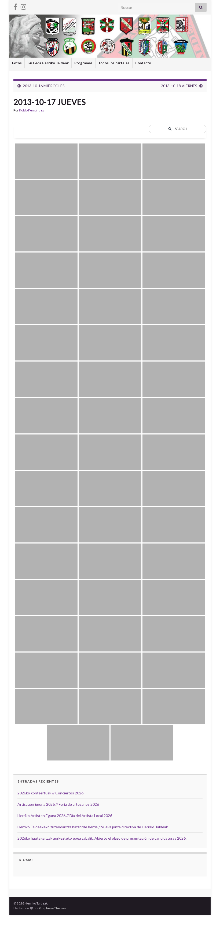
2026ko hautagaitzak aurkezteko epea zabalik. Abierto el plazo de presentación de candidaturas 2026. (101, 838)
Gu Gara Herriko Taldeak (48, 63)
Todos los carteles (114, 63)
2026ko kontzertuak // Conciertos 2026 (50, 793)
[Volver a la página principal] (110, 36)
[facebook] (15, 6)
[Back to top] (208, 938)
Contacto (143, 63)
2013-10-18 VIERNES (179, 85)
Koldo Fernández (31, 110)
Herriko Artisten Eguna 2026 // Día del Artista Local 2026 (64, 815)
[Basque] (27, 868)
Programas (83, 63)
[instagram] (23, 6)
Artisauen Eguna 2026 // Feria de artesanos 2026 (58, 804)
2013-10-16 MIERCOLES (44, 85)
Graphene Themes (52, 908)
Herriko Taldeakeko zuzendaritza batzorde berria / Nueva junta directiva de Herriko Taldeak (92, 827)
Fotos (17, 63)
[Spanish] (20, 868)
